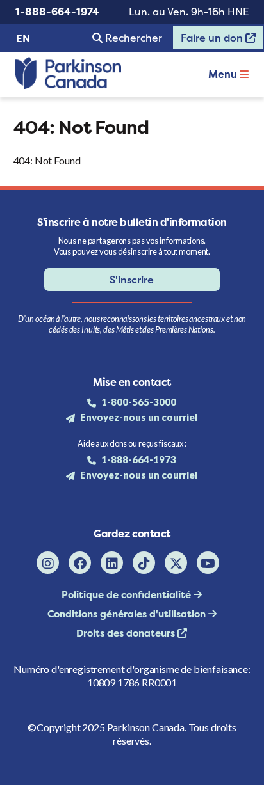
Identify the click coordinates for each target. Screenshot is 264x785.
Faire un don (208, 40)
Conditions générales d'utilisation (127, 614)
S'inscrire (132, 280)
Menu (224, 74)
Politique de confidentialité (128, 594)
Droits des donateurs (126, 633)
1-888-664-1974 (57, 11)
